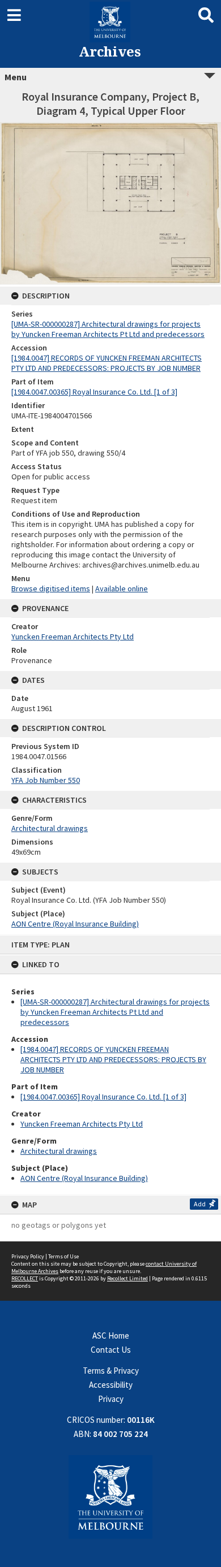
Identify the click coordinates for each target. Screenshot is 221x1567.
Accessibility (111, 1384)
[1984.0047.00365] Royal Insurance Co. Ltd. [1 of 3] (103, 1097)
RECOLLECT (24, 1278)
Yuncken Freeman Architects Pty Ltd (81, 1124)
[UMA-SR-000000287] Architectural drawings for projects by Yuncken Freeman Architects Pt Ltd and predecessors (115, 1012)
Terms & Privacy (111, 1370)
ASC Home (110, 1335)
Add (200, 1204)
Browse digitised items (50, 588)
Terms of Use (63, 1256)
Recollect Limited (127, 1278)
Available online (121, 588)
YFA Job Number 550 (45, 780)
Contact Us (111, 1349)
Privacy (111, 1398)
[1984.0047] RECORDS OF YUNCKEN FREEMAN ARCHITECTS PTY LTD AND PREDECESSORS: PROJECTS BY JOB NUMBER (113, 1059)
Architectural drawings (58, 1151)
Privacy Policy (27, 1256)
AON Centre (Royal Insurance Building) (84, 1178)
